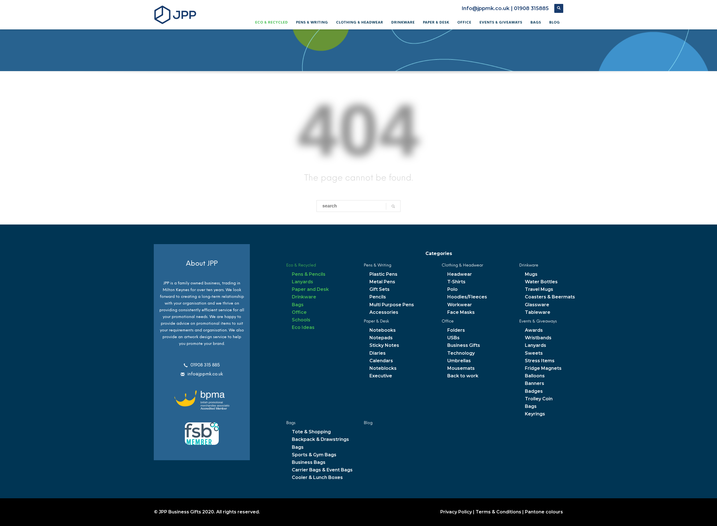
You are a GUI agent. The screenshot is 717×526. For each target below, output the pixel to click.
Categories (438, 253)
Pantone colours (544, 512)
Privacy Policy (456, 512)
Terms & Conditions (498, 512)
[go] (393, 206)
